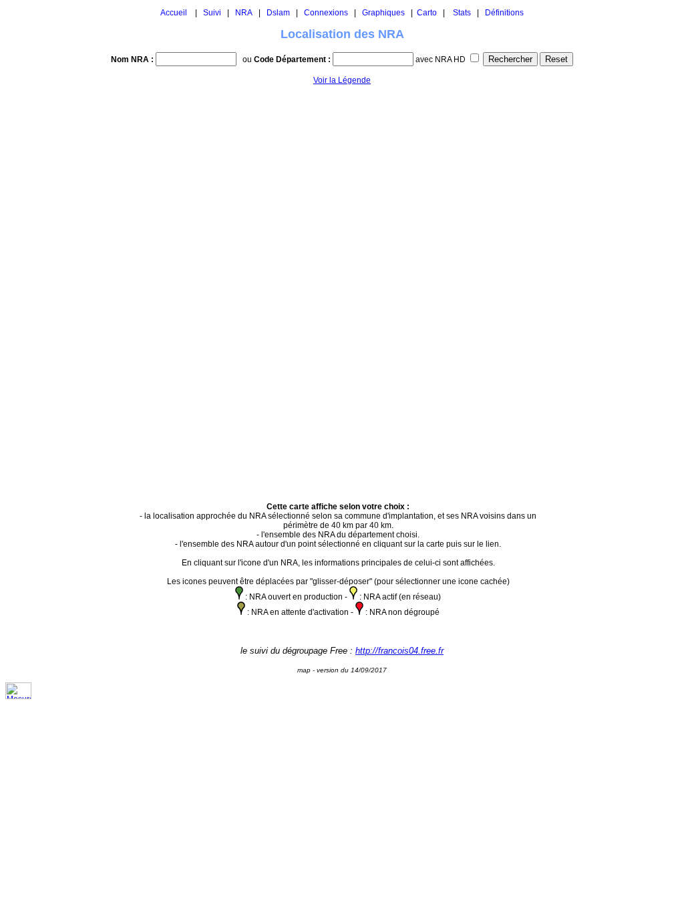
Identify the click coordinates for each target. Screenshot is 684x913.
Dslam (278, 12)
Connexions (326, 12)
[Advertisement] (587, 287)
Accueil (173, 12)
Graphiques (383, 12)
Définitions (504, 12)
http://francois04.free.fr (399, 651)
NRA (243, 12)
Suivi (212, 12)
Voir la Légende (342, 80)
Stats (462, 12)
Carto (427, 12)
